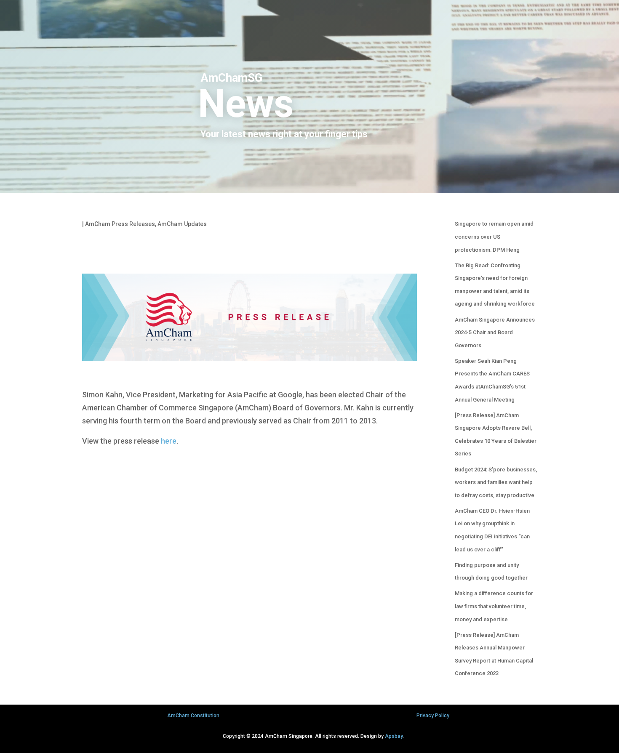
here (168, 440)
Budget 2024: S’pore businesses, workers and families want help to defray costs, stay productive (496, 482)
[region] (309, 96)
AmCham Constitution (193, 715)
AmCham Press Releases (120, 224)
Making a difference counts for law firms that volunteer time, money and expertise (494, 606)
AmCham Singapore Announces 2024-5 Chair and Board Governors (495, 333)
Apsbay (394, 736)
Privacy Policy (432, 715)
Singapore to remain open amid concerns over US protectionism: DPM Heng (494, 237)
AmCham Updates (182, 224)
